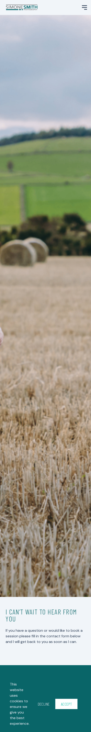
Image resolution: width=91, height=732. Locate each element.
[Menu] (84, 7)
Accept (66, 704)
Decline (44, 704)
